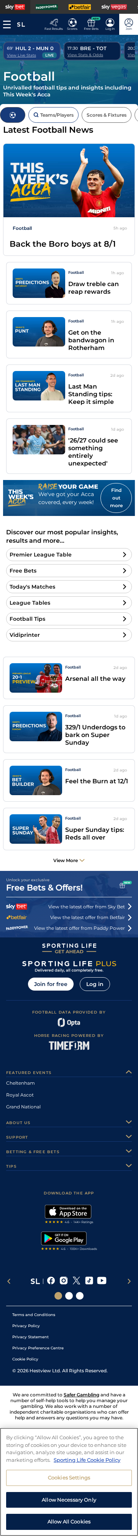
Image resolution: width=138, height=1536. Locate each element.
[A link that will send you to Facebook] (51, 1281)
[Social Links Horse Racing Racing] (69, 1296)
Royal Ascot (20, 1095)
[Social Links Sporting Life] (58, 1296)
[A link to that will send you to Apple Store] (69, 1215)
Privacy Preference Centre (38, 1348)
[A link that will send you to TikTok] (89, 1281)
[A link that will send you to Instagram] (64, 1281)
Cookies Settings (69, 1477)
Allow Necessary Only (69, 1500)
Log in (95, 984)
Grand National (23, 1107)
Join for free (50, 984)
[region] (69, 1482)
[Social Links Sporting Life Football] (80, 1296)
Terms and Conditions (33, 1314)
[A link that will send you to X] (76, 1281)
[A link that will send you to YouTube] (101, 1281)
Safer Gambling (81, 1395)
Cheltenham (20, 1083)
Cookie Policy (25, 1359)
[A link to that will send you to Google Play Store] (69, 1242)
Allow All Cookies (69, 1521)
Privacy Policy (26, 1325)
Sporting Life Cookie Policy (87, 1460)
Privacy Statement (30, 1336)
